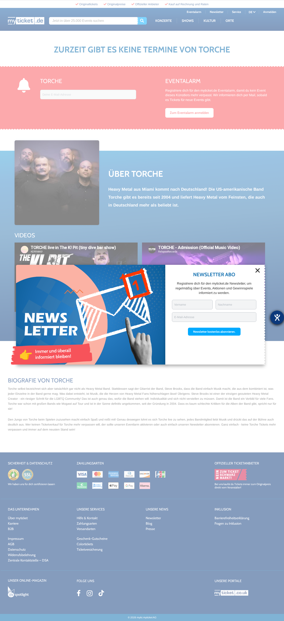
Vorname (180, 304)
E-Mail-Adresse (184, 317)
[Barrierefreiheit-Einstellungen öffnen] (277, 317)
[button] (214, 332)
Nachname (225, 304)
